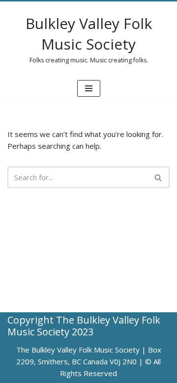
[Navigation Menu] (88, 88)
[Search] (159, 177)
